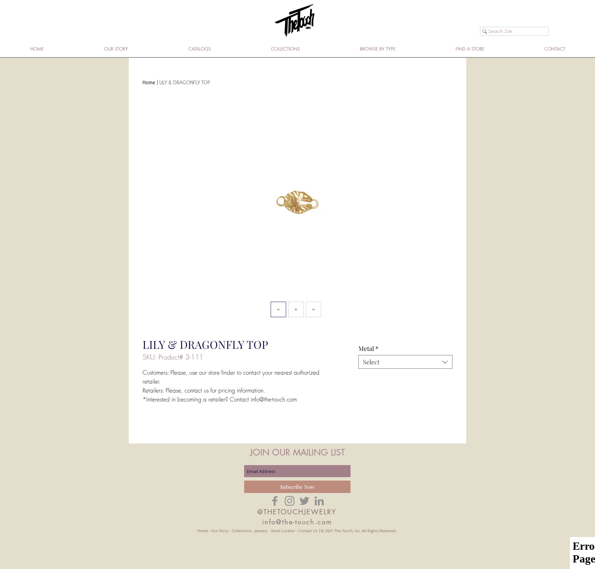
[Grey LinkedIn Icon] (319, 500)
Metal (368, 348)
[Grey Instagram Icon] (289, 500)
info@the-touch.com (297, 521)
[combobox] (405, 362)
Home (149, 82)
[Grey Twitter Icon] (304, 500)
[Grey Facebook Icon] (274, 500)
